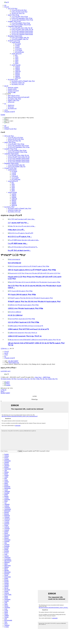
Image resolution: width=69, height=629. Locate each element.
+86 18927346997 (13, 361)
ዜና (5, 103)
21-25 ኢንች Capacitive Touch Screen (22, 32)
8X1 (16, 55)
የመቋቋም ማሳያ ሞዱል (14, 21)
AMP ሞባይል (46, 377)
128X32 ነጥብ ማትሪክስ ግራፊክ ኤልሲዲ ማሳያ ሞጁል (25, 308)
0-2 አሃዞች (18, 44)
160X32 (17, 73)
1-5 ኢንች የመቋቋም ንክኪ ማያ (20, 39)
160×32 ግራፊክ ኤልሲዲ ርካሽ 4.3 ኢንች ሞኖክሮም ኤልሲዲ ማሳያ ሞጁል (32, 270)
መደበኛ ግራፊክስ (16, 65)
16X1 (16, 57)
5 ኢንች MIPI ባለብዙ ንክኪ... (17, 243)
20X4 (16, 63)
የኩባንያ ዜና (11, 105)
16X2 (16, 58)
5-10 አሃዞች (18, 49)
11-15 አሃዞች (18, 50)
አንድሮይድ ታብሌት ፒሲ (18, 82)
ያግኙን (6, 110)
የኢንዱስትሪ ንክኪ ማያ (23, 379)
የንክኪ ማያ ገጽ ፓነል (41, 379)
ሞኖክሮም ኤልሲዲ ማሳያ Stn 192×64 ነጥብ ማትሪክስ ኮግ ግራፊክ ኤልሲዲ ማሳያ (34, 301)
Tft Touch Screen (6, 379)
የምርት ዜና (11, 107)
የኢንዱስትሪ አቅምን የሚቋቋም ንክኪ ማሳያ (23, 81)
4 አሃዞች (17, 47)
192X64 (17, 74)
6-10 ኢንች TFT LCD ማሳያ (19, 11)
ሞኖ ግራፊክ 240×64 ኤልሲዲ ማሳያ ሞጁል (22, 294)
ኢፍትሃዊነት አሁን (5, 371)
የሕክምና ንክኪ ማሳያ (13, 100)
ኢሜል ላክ (3, 389)
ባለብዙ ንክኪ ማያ (53, 379)
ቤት (5, 5)
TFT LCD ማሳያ (12, 8)
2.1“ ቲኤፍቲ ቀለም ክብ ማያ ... (18, 223)
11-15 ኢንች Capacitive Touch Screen (22, 31)
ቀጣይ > (6, 348)
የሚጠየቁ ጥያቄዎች (9, 111)
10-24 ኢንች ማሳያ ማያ (18, 13)
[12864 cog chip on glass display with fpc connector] (22, 332)
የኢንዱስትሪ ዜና (12, 108)
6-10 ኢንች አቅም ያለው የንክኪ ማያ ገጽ (22, 29)
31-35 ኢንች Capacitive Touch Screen (22, 34)
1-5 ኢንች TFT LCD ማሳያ (19, 10)
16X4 (16, 60)
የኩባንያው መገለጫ (13, 87)
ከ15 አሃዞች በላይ (19, 52)
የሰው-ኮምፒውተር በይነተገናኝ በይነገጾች (18, 97)
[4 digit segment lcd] (14, 259)
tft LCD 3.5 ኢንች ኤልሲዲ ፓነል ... (20, 236)
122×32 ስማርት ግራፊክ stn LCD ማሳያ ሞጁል (23, 322)
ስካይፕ (2, 391)
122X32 (17, 66)
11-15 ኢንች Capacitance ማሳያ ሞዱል (22, 20)
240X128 (17, 78)
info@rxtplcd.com (14, 362)
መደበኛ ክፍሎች (16, 42)
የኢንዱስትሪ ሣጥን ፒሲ (18, 84)
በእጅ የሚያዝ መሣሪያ (14, 95)
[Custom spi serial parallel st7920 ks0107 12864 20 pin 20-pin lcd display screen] (34, 339)
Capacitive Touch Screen (15, 26)
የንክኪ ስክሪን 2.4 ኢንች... (16, 230)
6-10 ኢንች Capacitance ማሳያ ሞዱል (22, 18)
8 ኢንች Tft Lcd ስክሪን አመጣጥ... (19, 250)
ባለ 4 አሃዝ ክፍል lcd (14, 263)
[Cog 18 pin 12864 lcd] (14, 312)
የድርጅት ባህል (11, 92)
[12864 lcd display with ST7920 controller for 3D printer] (25, 325)
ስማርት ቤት (11, 102)
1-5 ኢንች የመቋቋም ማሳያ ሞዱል (21, 23)
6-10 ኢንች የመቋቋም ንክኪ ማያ (20, 37)
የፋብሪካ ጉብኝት (12, 89)
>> (9, 348)
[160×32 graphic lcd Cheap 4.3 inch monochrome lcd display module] (28, 266)
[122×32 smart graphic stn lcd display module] (21, 318)
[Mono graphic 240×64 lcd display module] (20, 291)
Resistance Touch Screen (15, 36)
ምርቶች (6, 7)
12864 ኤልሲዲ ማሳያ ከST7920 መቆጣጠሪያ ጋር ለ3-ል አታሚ (28, 329)
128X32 (17, 68)
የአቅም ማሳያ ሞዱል (13, 15)
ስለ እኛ (6, 86)
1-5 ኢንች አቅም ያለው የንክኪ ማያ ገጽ (22, 28)
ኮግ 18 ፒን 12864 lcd (15, 315)
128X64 (17, 69)
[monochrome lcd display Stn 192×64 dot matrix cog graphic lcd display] (30, 298)
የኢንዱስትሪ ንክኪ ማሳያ (14, 98)
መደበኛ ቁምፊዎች (16, 53)
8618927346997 (5, 393)
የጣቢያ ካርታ (38, 377)
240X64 (17, 76)
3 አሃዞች (17, 45)
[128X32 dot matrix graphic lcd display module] (23, 305)
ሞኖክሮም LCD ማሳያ (14, 40)
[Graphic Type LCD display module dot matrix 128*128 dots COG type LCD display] (34, 273)
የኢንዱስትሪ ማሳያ (13, 79)
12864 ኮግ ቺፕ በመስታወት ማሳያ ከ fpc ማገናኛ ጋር (25, 336)
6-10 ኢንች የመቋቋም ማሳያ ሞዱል (21, 24)
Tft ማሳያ (14, 379)
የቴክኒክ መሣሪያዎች (13, 90)
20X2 (16, 61)
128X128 (17, 71)
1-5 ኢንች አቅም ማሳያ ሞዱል (20, 16)
